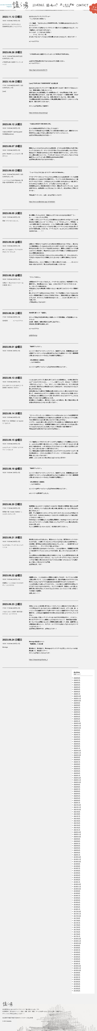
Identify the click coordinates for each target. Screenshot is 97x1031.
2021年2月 (77, 827)
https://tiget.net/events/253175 (38, 70)
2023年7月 (77, 762)
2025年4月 (77, 714)
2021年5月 (77, 821)
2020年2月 (77, 852)
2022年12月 (77, 778)
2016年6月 (77, 952)
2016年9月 (77, 945)
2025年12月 (77, 696)
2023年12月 (77, 750)
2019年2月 (77, 879)
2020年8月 (77, 841)
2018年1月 (77, 909)
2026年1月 (77, 694)
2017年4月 (77, 929)
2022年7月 (77, 789)
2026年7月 (77, 680)
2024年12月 (77, 723)
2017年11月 (77, 913)
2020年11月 (77, 834)
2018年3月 (77, 904)
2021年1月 (77, 830)
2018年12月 (77, 884)
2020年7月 (77, 843)
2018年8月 (77, 893)
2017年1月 (77, 936)
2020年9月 (77, 839)
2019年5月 (77, 873)
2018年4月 (77, 902)
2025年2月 (77, 719)
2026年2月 (77, 691)
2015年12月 (77, 966)
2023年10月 (77, 755)
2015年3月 (77, 986)
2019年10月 (77, 861)
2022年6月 (77, 791)
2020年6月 (77, 845)
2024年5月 (77, 739)
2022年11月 (77, 780)
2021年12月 (77, 805)
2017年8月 (77, 920)
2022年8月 (77, 787)
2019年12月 (77, 857)
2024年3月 (77, 744)
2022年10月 (77, 782)
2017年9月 (77, 918)
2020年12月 (77, 832)
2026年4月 (77, 687)
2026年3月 (77, 689)
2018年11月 (77, 886)
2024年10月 (77, 728)
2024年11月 (77, 725)
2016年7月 (77, 950)
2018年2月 (77, 907)
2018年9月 (77, 891)
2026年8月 (77, 678)
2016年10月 (77, 943)
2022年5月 (77, 793)
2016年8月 (77, 947)
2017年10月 (77, 916)
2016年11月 (77, 941)
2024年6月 (77, 737)
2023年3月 (77, 771)
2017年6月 (77, 925)
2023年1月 (77, 775)
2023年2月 (77, 773)
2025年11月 (77, 698)
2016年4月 (77, 957)
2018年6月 (77, 898)
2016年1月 (77, 963)
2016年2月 (77, 961)
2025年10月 (77, 700)
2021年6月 (77, 818)
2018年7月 (77, 895)
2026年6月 (77, 682)
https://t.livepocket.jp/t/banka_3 (38, 659)
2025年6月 (77, 710)
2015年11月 (77, 968)
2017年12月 (77, 911)
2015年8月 (77, 975)
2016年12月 (77, 938)
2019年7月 (77, 868)
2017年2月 (77, 934)
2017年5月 (77, 927)
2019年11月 (77, 859)
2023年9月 (77, 757)
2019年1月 (77, 882)
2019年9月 (77, 864)
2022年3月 (77, 798)
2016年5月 (77, 954)
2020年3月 (77, 850)
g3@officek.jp (33, 335)
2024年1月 (77, 748)
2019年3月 (77, 877)
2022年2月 (77, 800)
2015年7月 (77, 977)
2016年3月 (77, 959)
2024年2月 (77, 746)
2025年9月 (77, 703)
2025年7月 (77, 707)
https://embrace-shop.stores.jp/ (38, 113)
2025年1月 (77, 721)
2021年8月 (77, 814)
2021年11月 (77, 807)
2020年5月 (77, 848)
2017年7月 (77, 923)
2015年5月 (77, 981)
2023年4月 (77, 768)
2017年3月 (77, 932)
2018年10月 (77, 889)
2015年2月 (77, 988)
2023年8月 (77, 759)
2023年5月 (77, 766)
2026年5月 (77, 685)
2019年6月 (77, 870)
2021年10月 (77, 809)
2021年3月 (77, 825)
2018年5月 (77, 900)
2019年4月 (77, 875)
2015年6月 (77, 979)
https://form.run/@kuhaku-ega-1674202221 (42, 202)
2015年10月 (77, 970)
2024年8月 (77, 732)
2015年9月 (77, 972)
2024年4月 (77, 741)
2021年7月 (77, 816)
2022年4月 (77, 796)
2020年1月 (77, 855)
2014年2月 (77, 990)
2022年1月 (77, 802)
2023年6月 (77, 764)
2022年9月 (77, 784)
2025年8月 (77, 705)
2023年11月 (77, 753)
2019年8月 (77, 866)
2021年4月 (77, 823)
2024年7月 (77, 734)
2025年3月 (77, 716)
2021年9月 (77, 812)
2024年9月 (77, 730)
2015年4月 (77, 984)
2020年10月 (77, 836)
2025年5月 (77, 712)
